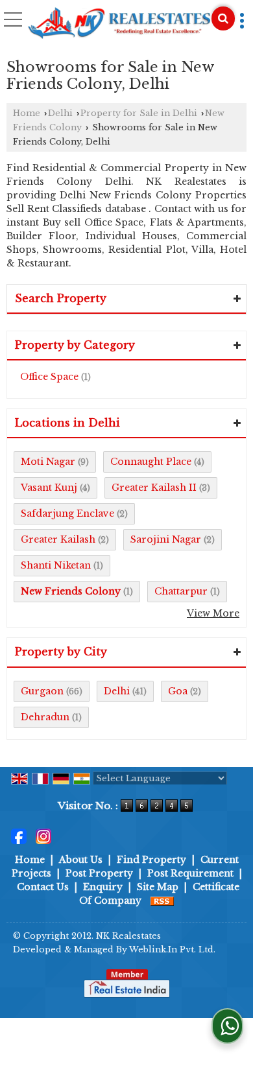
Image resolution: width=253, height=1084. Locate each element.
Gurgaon (42, 691)
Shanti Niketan (56, 565)
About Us (80, 860)
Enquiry (103, 887)
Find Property (151, 860)
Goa (177, 691)
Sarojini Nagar (165, 539)
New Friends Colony (71, 591)
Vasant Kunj (49, 487)
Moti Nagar (48, 461)
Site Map (157, 887)
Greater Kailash (58, 539)
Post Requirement (190, 873)
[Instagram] (43, 836)
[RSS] (162, 900)
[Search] (223, 18)
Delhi (60, 113)
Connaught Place (150, 461)
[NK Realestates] (118, 24)
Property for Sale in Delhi (138, 113)
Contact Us (43, 887)
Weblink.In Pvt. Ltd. (172, 949)
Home (26, 113)
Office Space (49, 377)
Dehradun (45, 717)
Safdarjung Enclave (67, 513)
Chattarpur (181, 591)
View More (213, 613)
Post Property (99, 873)
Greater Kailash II (154, 487)
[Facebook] (19, 836)
